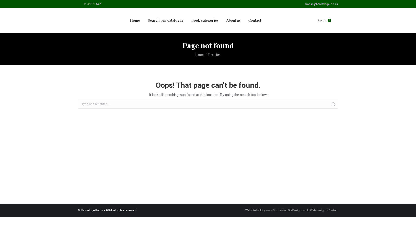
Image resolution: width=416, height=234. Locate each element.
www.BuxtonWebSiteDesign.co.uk (287, 210)
